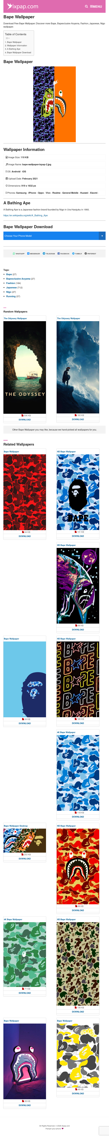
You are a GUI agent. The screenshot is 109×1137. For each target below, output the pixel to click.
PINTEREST (91, 254)
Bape (9, 274)
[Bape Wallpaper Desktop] (24, 841)
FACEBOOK (64, 254)
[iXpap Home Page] (22, 6)
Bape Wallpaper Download (19, 52)
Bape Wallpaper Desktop (16, 825)
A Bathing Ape (13, 48)
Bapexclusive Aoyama (18, 278)
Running (11, 296)
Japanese (11, 287)
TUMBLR (78, 254)
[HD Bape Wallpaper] (78, 492)
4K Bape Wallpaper (66, 732)
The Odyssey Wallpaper (15, 318)
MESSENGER (35, 254)
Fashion (11, 283)
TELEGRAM (50, 254)
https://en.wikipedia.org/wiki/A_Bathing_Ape (25, 215)
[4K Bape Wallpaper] (78, 773)
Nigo (9, 291)
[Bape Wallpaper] (54, 104)
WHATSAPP (19, 254)
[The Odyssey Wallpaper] (24, 367)
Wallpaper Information (17, 45)
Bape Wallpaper (14, 41)
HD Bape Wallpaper (66, 451)
